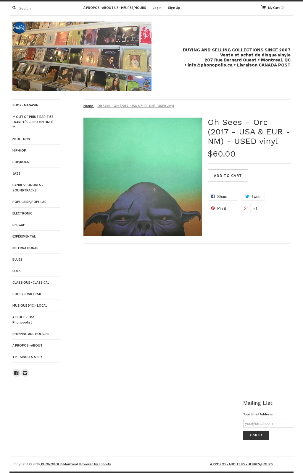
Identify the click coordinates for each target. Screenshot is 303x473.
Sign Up (174, 7)
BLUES (17, 259)
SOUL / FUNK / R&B (26, 294)
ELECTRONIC (22, 213)
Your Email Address (258, 414)
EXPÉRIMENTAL (24, 236)
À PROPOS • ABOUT (27, 345)
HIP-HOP (19, 150)
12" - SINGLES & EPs (27, 357)
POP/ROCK (20, 162)
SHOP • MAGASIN (25, 105)
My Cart (276, 7)
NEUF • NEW (21, 138)
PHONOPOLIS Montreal (59, 464)
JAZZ (16, 173)
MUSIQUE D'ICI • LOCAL (29, 305)
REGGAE (18, 224)
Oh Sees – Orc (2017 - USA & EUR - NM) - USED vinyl (135, 105)
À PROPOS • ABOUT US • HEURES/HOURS (114, 7)
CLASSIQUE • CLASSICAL (30, 282)
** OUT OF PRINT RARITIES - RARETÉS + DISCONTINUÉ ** (33, 121)
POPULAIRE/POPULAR (29, 201)
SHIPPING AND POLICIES (30, 333)
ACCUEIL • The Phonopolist (23, 319)
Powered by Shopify (95, 464)
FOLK (16, 271)
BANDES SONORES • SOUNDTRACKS (27, 187)
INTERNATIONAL (25, 248)
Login (157, 7)
